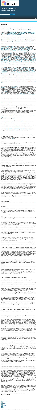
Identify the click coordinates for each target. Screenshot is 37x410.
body (16, 69)
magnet (8, 31)
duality (21, 93)
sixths (35, 37)
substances (14, 70)
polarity (4, 86)
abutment (29, 48)
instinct (28, 129)
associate (29, 40)
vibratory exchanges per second (14, 36)
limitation (6, 91)
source (33, 57)
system (3, 58)
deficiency (30, 62)
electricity (17, 28)
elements (8, 27)
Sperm (2, 406)
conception (4, 24)
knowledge (8, 68)
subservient (2, 39)
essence (6, 115)
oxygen (25, 41)
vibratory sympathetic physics (5, 38)
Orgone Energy (3, 403)
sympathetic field (3, 81)
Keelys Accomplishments (24, 50)
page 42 (33, 94)
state (19, 41)
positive (10, 61)
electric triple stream (24, 37)
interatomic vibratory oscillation (16, 34)
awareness (16, 129)
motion (22, 68)
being (14, 118)
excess (26, 62)
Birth (1, 398)
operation (7, 46)
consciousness (3, 87)
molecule (32, 74)
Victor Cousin (16, 86)
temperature (31, 41)
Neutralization (4, 26)
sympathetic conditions (13, 32)
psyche (24, 128)
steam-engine (6, 49)
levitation (8, 57)
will (1, 70)
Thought (2, 407)
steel (22, 41)
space (25, 58)
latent (32, 39)
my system (9, 34)
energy (9, 59)
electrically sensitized (28, 38)
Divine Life (10, 115)
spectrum (20, 79)
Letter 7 (20, 130)
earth (2, 33)
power (9, 56)
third (18, 37)
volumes (24, 71)
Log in (35, 18)
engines (15, 47)
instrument (15, 80)
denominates (27, 61)
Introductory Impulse (4, 401)
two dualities (14, 87)
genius (11, 53)
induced (19, 40)
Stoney (12, 72)
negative (14, 61)
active (2, 40)
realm (4, 74)
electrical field (33, 33)
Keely (18, 50)
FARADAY (29, 29)
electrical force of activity (22, 116)
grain (28, 49)
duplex (31, 60)
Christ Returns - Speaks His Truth (14, 130)
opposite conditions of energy (5, 63)
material (29, 69)
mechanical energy (19, 57)
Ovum (2, 404)
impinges (23, 48)
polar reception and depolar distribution (28, 36)
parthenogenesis (3, 405)
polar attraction (7, 39)
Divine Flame (26, 114)
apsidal (19, 72)
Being (31, 126)
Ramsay (2, 85)
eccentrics (20, 49)
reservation (14, 62)
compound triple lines (4, 80)
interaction (30, 72)
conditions (32, 61)
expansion (8, 48)
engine (12, 46)
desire (7, 125)
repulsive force (26, 59)
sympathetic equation (11, 33)
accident (11, 52)
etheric (2, 74)
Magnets (9, 26)
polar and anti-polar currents (30, 32)
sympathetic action (15, 38)
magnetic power (24, 31)
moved (22, 69)
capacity (14, 50)
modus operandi (3, 47)
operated (20, 47)
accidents (24, 52)
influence (7, 74)
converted (32, 59)
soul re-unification (9, 128)
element (11, 41)
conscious (15, 68)
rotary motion (6, 60)
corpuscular (2, 72)
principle (26, 47)
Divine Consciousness (16, 126)
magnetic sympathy (10, 40)
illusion (13, 79)
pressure (30, 47)
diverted (26, 39)
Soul (21, 114)
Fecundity (2, 399)
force (5, 67)
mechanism (24, 67)
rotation (5, 57)
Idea (1, 400)
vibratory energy (17, 58)
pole (8, 93)
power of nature (10, 28)
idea (18, 68)
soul (21, 129)
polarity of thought (18, 94)
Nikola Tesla (3, 97)
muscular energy (31, 68)
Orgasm (2, 402)
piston (2, 49)
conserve (20, 32)
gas (19, 48)
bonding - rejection (4, 117)
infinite (12, 86)
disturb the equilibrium (21, 63)
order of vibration (31, 70)
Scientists (5, 71)
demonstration (28, 81)
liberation (26, 68)
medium (12, 39)
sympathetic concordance (12, 37)
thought (12, 47)
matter (8, 29)
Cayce (13, 138)
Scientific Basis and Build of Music (27, 94)
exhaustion (2, 48)
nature (5, 41)
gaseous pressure (17, 56)
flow (23, 39)
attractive (21, 59)
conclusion (19, 81)
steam (11, 48)
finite (2, 92)
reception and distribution (21, 33)
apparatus (17, 60)
